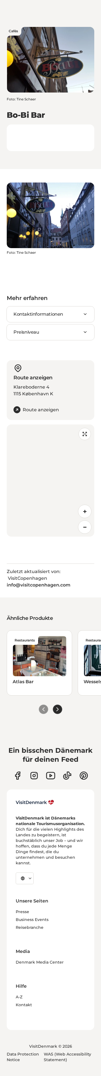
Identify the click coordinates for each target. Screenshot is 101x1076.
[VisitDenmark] (35, 802)
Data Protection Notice (23, 1057)
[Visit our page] (34, 776)
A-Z (19, 996)
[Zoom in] (84, 511)
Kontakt (24, 1004)
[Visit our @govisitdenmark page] (67, 776)
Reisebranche (29, 927)
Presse (22, 911)
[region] (50, 480)
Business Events (32, 919)
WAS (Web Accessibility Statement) (67, 1057)
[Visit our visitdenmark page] (51, 776)
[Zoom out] (84, 527)
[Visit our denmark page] (17, 776)
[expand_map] (85, 434)
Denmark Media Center (40, 962)
